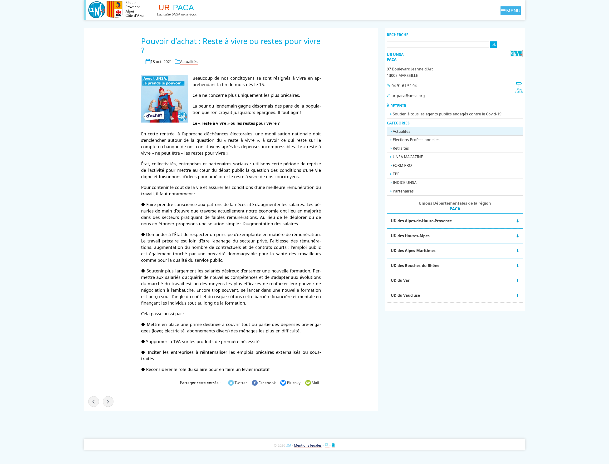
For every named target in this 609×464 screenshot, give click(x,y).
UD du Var (400, 280)
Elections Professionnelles (416, 139)
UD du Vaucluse (405, 295)
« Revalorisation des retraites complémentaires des (93, 401)
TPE (396, 174)
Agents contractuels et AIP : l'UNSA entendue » (108, 401)
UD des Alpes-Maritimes (413, 250)
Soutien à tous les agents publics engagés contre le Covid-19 (447, 114)
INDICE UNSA (405, 182)
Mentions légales (308, 445)
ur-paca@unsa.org (408, 95)
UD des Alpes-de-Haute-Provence (421, 220)
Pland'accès (519, 90)
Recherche (397, 34)
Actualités (189, 61)
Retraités (401, 148)
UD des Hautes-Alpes (410, 235)
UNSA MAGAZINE (408, 156)
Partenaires (403, 191)
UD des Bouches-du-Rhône (415, 265)
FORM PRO (402, 165)
